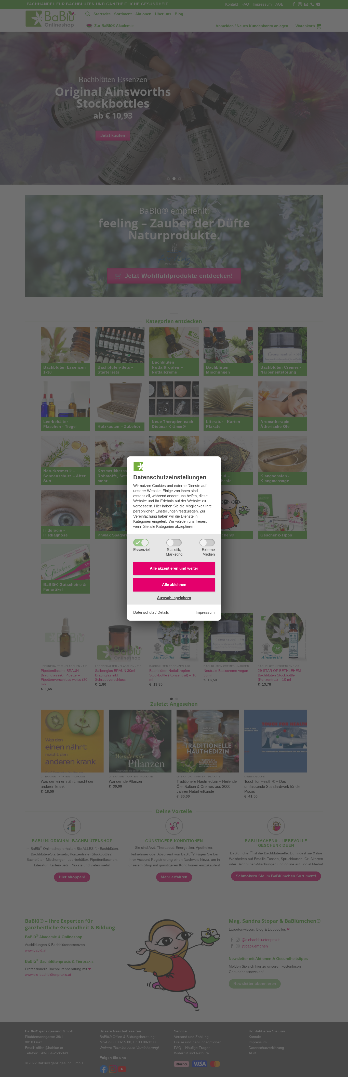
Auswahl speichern (174, 598)
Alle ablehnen (174, 584)
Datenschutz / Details (151, 612)
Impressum (205, 612)
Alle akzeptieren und (174, 568)
